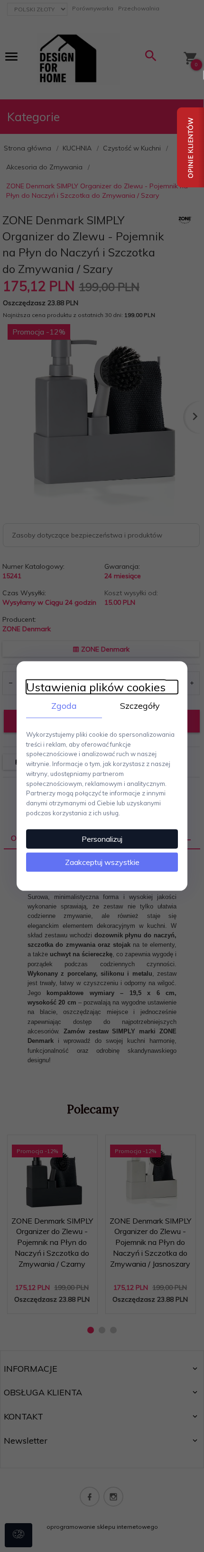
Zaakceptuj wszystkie (102, 861)
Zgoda (64, 705)
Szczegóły (140, 705)
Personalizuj (102, 838)
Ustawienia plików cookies (96, 687)
